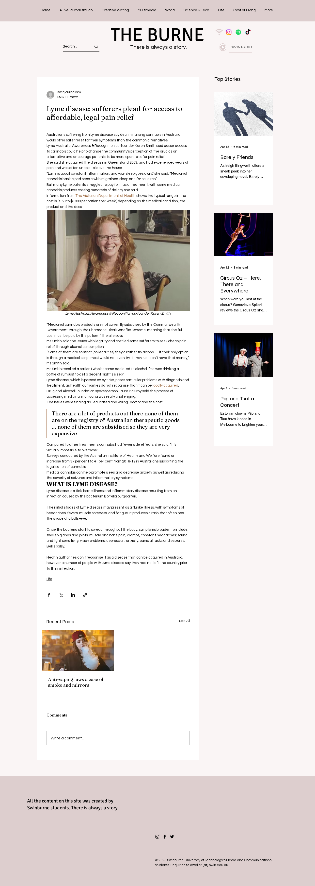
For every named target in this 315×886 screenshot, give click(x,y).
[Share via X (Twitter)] (61, 595)
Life (49, 579)
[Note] (223, 47)
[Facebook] (164, 836)
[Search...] (96, 46)
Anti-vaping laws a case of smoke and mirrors (76, 682)
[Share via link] (85, 595)
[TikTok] (248, 32)
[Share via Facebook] (49, 595)
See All (184, 621)
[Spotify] (238, 32)
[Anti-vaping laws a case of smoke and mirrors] (78, 650)
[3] (219, 32)
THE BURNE (157, 34)
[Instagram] (228, 32)
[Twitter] (172, 836)
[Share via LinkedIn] (73, 595)
